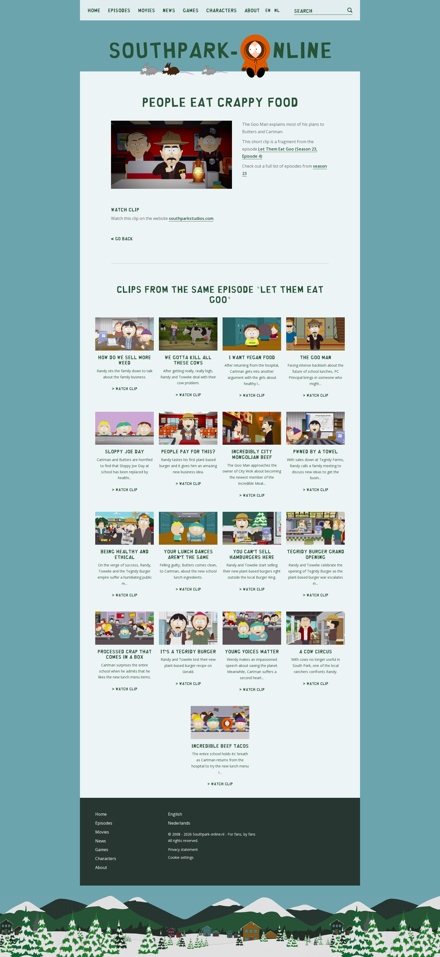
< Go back (122, 239)
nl (277, 10)
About (252, 10)
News (169, 10)
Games (191, 10)
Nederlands (179, 823)
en (268, 10)
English (175, 814)
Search (303, 10)
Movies (146, 10)
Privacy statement (183, 849)
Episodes (119, 10)
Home (94, 10)
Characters (221, 10)
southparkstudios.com (191, 218)
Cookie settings (181, 857)
